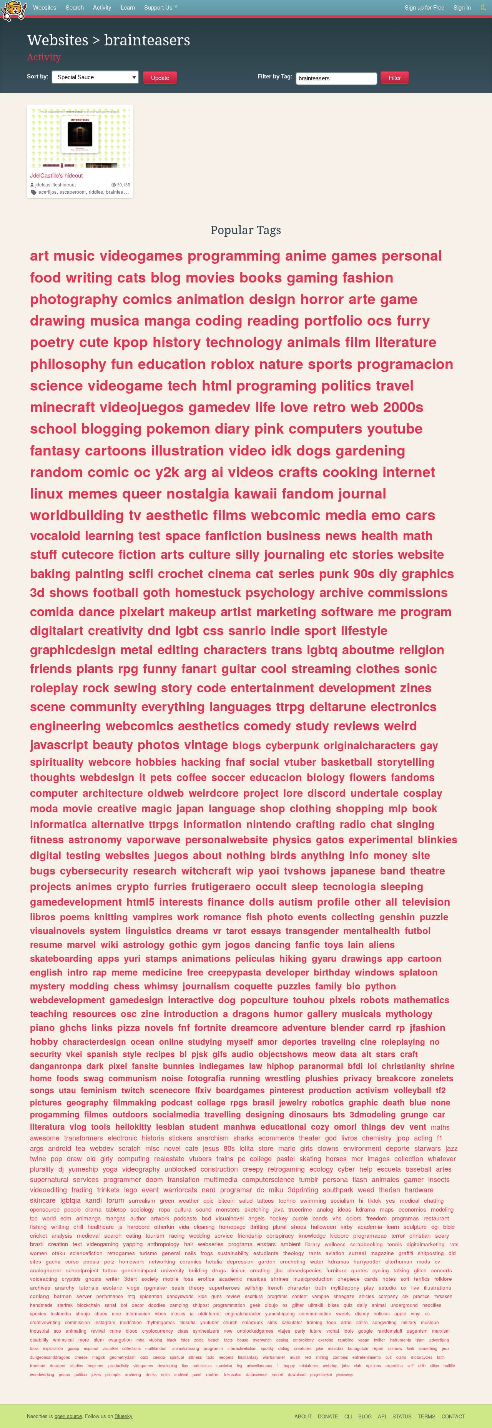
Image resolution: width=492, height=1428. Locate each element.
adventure (304, 1027)
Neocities (37, 1416)
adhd (346, 1322)
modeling (442, 1209)
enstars (266, 1244)
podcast (177, 1102)
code (211, 687)
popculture (264, 999)
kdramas (338, 1261)
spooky (267, 1348)
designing (265, 1114)
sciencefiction (86, 1253)
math (418, 535)
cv (437, 1261)
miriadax (335, 1348)
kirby (347, 1226)
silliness (195, 1357)
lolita (246, 1148)
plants (94, 668)
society (149, 1278)
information (212, 823)
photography (74, 298)
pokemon (178, 427)
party (300, 1330)
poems (75, 916)
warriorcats (180, 1189)
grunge (414, 1114)
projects (50, 886)
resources (94, 1013)
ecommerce (276, 1137)
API (382, 1416)
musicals (361, 1013)
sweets (343, 1313)
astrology (144, 944)
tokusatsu (232, 1374)
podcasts (185, 1218)
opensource (45, 1209)
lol (372, 1065)
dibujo (271, 1305)
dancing (273, 944)
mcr (357, 1158)
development (357, 687)
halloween (323, 1226)
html (217, 384)
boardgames (240, 1090)
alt (366, 1053)
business (293, 535)
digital (46, 855)
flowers (367, 777)
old (91, 1158)
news (341, 535)
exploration (53, 1348)
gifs (220, 1053)
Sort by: (37, 76)
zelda (199, 1340)
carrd (380, 1027)
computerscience (268, 1179)
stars (386, 1053)
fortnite (210, 1027)
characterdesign (94, 1041)
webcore (109, 761)
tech (182, 384)
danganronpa (56, 1065)
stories (372, 554)
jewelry (293, 1102)
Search (75, 7)
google (365, 1330)
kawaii (255, 492)
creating (260, 1270)
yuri (132, 957)
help (365, 1169)
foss (188, 1278)
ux (404, 1287)
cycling (380, 1270)
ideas (344, 1209)
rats (454, 1244)
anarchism (213, 1137)
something (428, 1348)
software (347, 611)
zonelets (437, 1078)
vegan (363, 1340)
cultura (183, 1209)
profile (333, 901)
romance (222, 916)
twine (38, 1158)
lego (130, 1189)
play (369, 1287)
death (394, 1102)
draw (74, 1158)
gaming (312, 276)
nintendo (268, 823)
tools (101, 1126)
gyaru (324, 957)
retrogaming (286, 1169)
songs (42, 1090)
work (188, 916)
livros (349, 1137)
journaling (294, 554)
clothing (310, 808)
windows (374, 971)
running (245, 1078)
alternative (117, 823)
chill (78, 1226)
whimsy (161, 985)
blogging (111, 427)
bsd (206, 1218)
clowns (328, 1148)
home (41, 1078)
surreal (357, 1253)
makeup (192, 611)
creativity (115, 630)
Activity (102, 7)
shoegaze (344, 1296)
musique (430, 1322)
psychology (280, 592)
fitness (47, 839)
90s (364, 573)
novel (172, 1148)
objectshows (283, 1053)
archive (341, 592)
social (264, 761)
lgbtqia (70, 1200)
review (233, 1296)
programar (236, 1189)
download (297, 1374)
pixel (117, 1065)
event (150, 1189)
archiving (133, 1374)
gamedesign (136, 999)
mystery (47, 985)
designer (58, 1365)
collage (211, 1102)
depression (240, 1261)
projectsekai (321, 1374)
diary (232, 427)
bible (449, 1226)
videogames (141, 254)
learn (393, 1226)
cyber (346, 1169)
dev (398, 1126)
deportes (299, 1041)
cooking (350, 471)
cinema (229, 573)
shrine (442, 1065)
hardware (419, 1189)
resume (46, 944)
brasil (263, 1102)
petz (109, 1261)
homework (131, 1261)
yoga (110, 1169)
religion (421, 649)
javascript (59, 744)
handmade (41, 1305)
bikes (333, 1305)
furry (413, 319)
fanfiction (233, 535)
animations (206, 957)
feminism (99, 1090)
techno (287, 1200)
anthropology (163, 1244)
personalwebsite (226, 839)
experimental (381, 839)
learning (109, 535)
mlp (398, 808)
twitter (379, 1340)
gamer (414, 1179)
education (172, 363)
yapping (133, 1244)
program (426, 611)
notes (389, 1278)
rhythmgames (160, 1322)
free (195, 971)
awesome (45, 1137)
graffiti (406, 1253)
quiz (348, 1305)
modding (89, 985)
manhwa (239, 1126)
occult (271, 886)
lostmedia (61, 1313)
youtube (395, 427)
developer (287, 971)
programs (278, 1296)
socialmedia (176, 1114)
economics (412, 1209)
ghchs (73, 1027)
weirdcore (214, 792)
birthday (332, 971)
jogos (237, 944)
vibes (160, 1313)
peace (64, 1374)
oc (142, 471)
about (207, 855)
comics (147, 298)
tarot (236, 930)
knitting (111, 916)
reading (273, 319)
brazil (36, 1244)
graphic (363, 1102)
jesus (211, 1148)
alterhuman (398, 1261)
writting (60, 1226)
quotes (359, 1270)
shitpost (201, 1305)
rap (100, 971)
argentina (394, 1365)
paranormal (321, 1065)
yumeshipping (280, 1313)
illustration (187, 449)
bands (320, 1218)
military (408, 1322)
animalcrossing (185, 1348)
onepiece (348, 1278)
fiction (137, 554)
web (365, 406)
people (72, 1209)
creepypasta (234, 971)
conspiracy (280, 1235)
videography (141, 1169)
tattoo (110, 1270)
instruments (400, 1340)
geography (87, 1102)
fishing (38, 1226)
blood (132, 1330)
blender (347, 1027)
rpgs (239, 1102)
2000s (403, 406)
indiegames (221, 1065)
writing (89, 276)
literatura (47, 1126)
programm (213, 1348)
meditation (131, 1322)
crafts (298, 471)
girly (106, 1158)
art (39, 254)
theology (293, 1253)
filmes (96, 1114)
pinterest (286, 1090)
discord (327, 792)
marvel (81, 944)
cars (420, 514)
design (272, 298)
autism (295, 901)
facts (228, 1340)
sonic (420, 668)
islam (420, 1340)
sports (330, 363)
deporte (398, 1148)
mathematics (421, 999)
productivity (118, 1365)
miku (276, 1189)
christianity (404, 1065)
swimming (313, 1200)
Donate (328, 1416)
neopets (226, 1357)
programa (240, 1244)
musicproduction (313, 1278)
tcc (34, 1218)
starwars (427, 1148)
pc (241, 1158)
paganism (417, 1330)
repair (377, 1348)
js (120, 1226)
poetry (52, 341)
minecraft (62, 406)
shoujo (83, 1313)
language (232, 808)
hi (361, 1200)
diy (388, 573)
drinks (151, 1374)
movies (210, 276)
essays (266, 930)
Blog (365, 1416)
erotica (206, 1278)
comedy (267, 725)
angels (256, 1218)
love (294, 406)
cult (389, 1357)
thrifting (259, 1226)
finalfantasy (248, 1357)
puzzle (434, 916)
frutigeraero (221, 886)
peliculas (255, 957)
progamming (55, 1114)
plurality (42, 1169)
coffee (191, 777)
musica (115, 319)
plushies (322, 1078)
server (84, 1296)
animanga (88, 1218)
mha (140, 1340)
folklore (443, 1278)
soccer (228, 777)
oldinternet (209, 1313)
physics (292, 839)
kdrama (365, 1209)
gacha (53, 1261)
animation (210, 298)
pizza (128, 1027)
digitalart (56, 630)
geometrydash (123, 1357)
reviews (356, 725)
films (229, 514)
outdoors (130, 1114)
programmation (229, 1305)
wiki (109, 944)
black (171, 1340)
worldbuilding (77, 514)
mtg (131, 1296)
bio (353, 985)
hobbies (156, 761)
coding (219, 319)
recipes (160, 1053)
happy (289, 1365)
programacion (405, 363)
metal (136, 649)
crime (115, 1330)
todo (331, 1322)
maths (440, 1127)
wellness (335, 1244)
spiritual (177, 1357)
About (303, 1416)
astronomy (95, 839)
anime (306, 254)
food (45, 276)
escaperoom (73, 191)
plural (279, 1226)
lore (293, 792)
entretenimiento (366, 1357)
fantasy (55, 449)
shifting (322, 1357)
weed (366, 1189)
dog (227, 999)
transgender (312, 930)
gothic (183, 944)
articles (366, 1296)
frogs (207, 1253)
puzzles (294, 985)
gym (211, 944)
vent (417, 1126)
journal (362, 492)
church (230, 1322)
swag (93, 1078)
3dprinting (303, 1189)
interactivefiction (242, 1348)
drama (93, 1209)
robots (374, 999)
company (388, 1296)
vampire (320, 1296)
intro (77, 971)
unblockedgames (255, 1330)
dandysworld (180, 1296)
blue (417, 1102)
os (285, 1305)
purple (300, 1218)
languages (240, 706)
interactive (191, 999)
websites (127, 855)
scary (442, 1235)
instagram (105, 1322)
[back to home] (14, 11)
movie (78, 808)
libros (42, 916)
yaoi (268, 870)
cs (427, 1313)
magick (98, 1357)
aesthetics (208, 725)
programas (405, 1218)
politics (346, 384)
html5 (140, 901)
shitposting (431, 1253)
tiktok (374, 1200)
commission (77, 1322)
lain (356, 944)
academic (230, 1278)
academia (369, 1226)
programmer (122, 1179)
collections (131, 1348)
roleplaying (403, 1041)
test (149, 535)
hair (188, 1244)
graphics (428, 573)
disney (362, 1313)
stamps (161, 957)
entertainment (272, 687)
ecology (321, 1169)
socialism (342, 1200)
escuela (389, 1169)
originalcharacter (243, 1313)
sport (320, 630)
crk (405, 1296)
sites (35, 1261)
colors (354, 1218)
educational (283, 1126)
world (49, 1218)
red (308, 1357)
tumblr (308, 1179)
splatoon (418, 971)
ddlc (422, 1365)
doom (154, 1179)
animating (76, 1330)
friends (51, 668)
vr (217, 930)
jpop (402, 1137)
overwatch (262, 1340)
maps (387, 1209)
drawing (57, 319)
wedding (199, 1235)
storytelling (406, 761)
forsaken (443, 1296)
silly (247, 554)
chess (127, 985)
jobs (345, 1365)
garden (267, 1261)
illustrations (437, 1287)
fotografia (206, 1078)
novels (159, 1027)
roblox (232, 363)
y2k (167, 471)
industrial (39, 1330)
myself (240, 1041)
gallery (322, 1013)
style (132, 1053)
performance (109, 1296)
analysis (62, 1235)
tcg (239, 1365)
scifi (140, 573)
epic (208, 1200)
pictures (46, 1102)
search (112, 1235)
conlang (39, 1296)
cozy (320, 1126)
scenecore (170, 1090)
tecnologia (349, 886)
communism (132, 1078)
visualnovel (230, 1218)
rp (400, 1027)
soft (405, 1278)
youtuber (209, 1322)
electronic (122, 1137)
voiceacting (43, 1278)
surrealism (142, 1200)
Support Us (158, 7)
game (399, 298)
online (171, 1041)
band (393, 870)
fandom (308, 492)
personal (412, 254)
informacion (138, 1313)
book (424, 808)
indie (285, 630)
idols (349, 1330)
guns (216, 1296)
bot (124, 1305)
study (312, 725)
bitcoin (226, 1200)
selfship (253, 1287)
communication (315, 1313)
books (260, 276)
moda (44, 808)
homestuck (208, 592)
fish (254, 916)
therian (389, 1189)
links (102, 1027)
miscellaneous (259, 1365)
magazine (382, 1253)
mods (423, 1261)
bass (34, 1348)
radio (353, 823)
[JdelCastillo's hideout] (80, 138)
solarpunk (252, 1322)
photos (159, 744)
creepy (253, 1169)
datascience (257, 1374)
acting (423, 1137)
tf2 (441, 1090)
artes (444, 1169)
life (265, 406)
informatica (58, 823)
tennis (394, 1244)
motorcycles (421, 1357)
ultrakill (315, 1305)
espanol (91, 1348)
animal (379, 1305)
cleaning (204, 1226)
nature (281, 363)
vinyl (416, 1313)
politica (81, 1374)
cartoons (115, 449)
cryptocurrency (157, 1330)
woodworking (42, 1374)
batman (63, 1296)
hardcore (138, 1226)
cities (434, 1365)
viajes (284, 1330)
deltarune (337, 706)
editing (178, 649)
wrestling (283, 1078)
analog (325, 1209)
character (299, 1287)
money (390, 855)
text (77, 1244)
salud (246, 1200)
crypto (132, 886)
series (296, 573)
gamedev (219, 406)
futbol (418, 930)
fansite (145, 1065)
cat (265, 573)
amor (268, 1041)
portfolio (333, 319)
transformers (83, 1137)
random (56, 471)
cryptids (71, 1278)
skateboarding (61, 957)
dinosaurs (308, 1114)
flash (359, 1179)
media (346, 514)
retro (329, 406)
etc (338, 554)
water (317, 1261)
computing (134, 1158)
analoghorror (46, 1270)
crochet (180, 573)
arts (172, 554)
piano (42, 1027)
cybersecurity (94, 870)
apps (108, 957)
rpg (128, 668)
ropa (164, 1209)
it (142, 777)
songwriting (384, 1322)
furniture (336, 1270)
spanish (102, 1053)
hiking (293, 957)
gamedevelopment (76, 901)
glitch (420, 1270)
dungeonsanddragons (50, 1357)
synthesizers (206, 1330)
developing (167, 1365)
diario (401, 1357)
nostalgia (197, 492)
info (359, 855)
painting (99, 573)
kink (410, 1348)
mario (287, 1148)
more (83, 1339)
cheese (81, 1357)
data (348, 1053)
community (103, 706)
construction (219, 1169)
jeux (445, 1348)
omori (345, 1126)
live (415, 1287)
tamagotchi (358, 1348)
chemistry (377, 1137)
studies (76, 1365)
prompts (112, 1374)
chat (381, 823)
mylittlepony (345, 1287)
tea (80, 1148)
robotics (328, 1102)
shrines (280, 1278)
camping (179, 1305)
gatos (330, 839)
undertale (375, 792)
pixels (342, 999)
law (255, 1065)
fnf (184, 1027)
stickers (180, 1137)
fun (122, 363)
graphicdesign (73, 649)
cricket (38, 1235)
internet (408, 471)
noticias (382, 1313)
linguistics (148, 930)
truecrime (300, 1209)
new (228, 1330)
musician (224, 1365)
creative (117, 808)
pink (269, 427)
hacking (201, 761)
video (247, 449)
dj (61, 1169)
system (105, 930)
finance (226, 901)
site (421, 855)
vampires (153, 916)
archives (40, 1287)
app (395, 957)
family (328, 985)
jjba (278, 1270)
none (440, 1102)
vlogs (133, 1287)
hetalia (214, 1261)
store (266, 1148)
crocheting (293, 1261)
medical (409, 1200)
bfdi (355, 1065)
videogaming (102, 1244)
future (316, 1330)
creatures (302, 1348)
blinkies (437, 839)
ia (192, 1313)
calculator (292, 1322)
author (138, 1218)
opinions (373, 1365)
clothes (378, 668)
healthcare (101, 1226)
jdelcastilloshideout (55, 184)
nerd (209, 1189)
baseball (418, 1169)
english (46, 971)
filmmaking (134, 1102)
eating (133, 1235)
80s (229, 1148)
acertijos (48, 191)
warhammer (274, 1357)
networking (162, 1261)
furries (170, 886)
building (198, 1270)
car (439, 1114)
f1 (440, 1137)
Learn (128, 7)
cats (131, 276)
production (330, 1090)
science (56, 384)
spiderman (151, 1296)
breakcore (396, 1078)
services (86, 1179)
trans (286, 649)
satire (362, 1322)
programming (234, 254)
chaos (101, 1313)
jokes (96, 1374)
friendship (250, 1235)
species (38, 1313)
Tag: (275, 76)
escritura (254, 1296)
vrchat (332, 1330)
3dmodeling (373, 1114)
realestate (169, 1158)
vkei (74, 1053)
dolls (261, 901)
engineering (65, 725)
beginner (96, 1365)
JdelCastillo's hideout (56, 175)
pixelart (141, 611)
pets (161, 777)
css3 (144, 1357)
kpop (130, 341)
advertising (439, 1340)
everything (173, 706)
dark (95, 1065)
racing (176, 1235)
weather (189, 1200)
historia (153, 1137)
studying (205, 1041)
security (46, 1053)
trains (224, 1158)
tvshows (305, 870)
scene (47, 706)
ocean (143, 1041)
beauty (113, 744)
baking (50, 573)
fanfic (307, 944)
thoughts (52, 777)
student (204, 1126)
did (452, 1253)
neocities (431, 1305)
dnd (159, 630)
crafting (315, 823)
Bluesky (124, 1416)
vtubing (155, 1340)
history (177, 341)
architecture (113, 792)
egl (435, 1226)
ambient (291, 1244)
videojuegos (142, 406)
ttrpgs (164, 823)
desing (282, 1340)
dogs (313, 449)
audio (243, 1053)
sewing (135, 687)
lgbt (186, 630)
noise (172, 1078)
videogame (125, 384)
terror (398, 1235)
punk (334, 573)
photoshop (344, 1374)
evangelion (120, 1339)
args (36, 1148)
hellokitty (133, 1126)
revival (98, 1330)
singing (416, 823)
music (74, 254)
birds (283, 855)
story (176, 687)
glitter (298, 1305)
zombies (340, 1357)
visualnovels (57, 930)
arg (195, 471)
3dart (130, 1278)
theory (196, 1287)
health (379, 535)
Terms (426, 1416)
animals (314, 341)
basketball (346, 761)
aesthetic (177, 514)
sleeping (402, 886)
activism (372, 1090)
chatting (434, 1200)
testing (83, 855)
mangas (115, 1218)
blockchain (88, 1305)
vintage (206, 744)
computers (325, 427)
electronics (404, 706)
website (421, 554)
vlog (78, 1126)
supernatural (49, 1179)
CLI (348, 1416)
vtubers (200, 1158)
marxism (441, 1330)
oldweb (166, 792)
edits (165, 1374)
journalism (206, 985)
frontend (37, 1365)
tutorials (88, 1287)
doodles (156, 1305)
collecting (353, 916)
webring (330, 1365)
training (314, 1322)
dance (96, 611)
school (53, 427)
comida (52, 611)
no (435, 1041)
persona (335, 1179)
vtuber (300, 761)
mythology (409, 1013)
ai (217, 471)
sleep (304, 886)
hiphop (280, 1065)
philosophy (68, 363)
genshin (397, 916)
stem (99, 1339)
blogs (247, 745)
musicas (256, 1278)
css (213, 630)
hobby (44, 1040)
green (167, 1200)
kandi (93, 1200)
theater (310, 1137)
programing (276, 384)
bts (339, 1114)
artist (236, 611)
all (391, 901)
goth (156, 592)
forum (115, 1200)
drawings (361, 957)
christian (419, 1235)
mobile (171, 1278)
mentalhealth (371, 930)
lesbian (170, 1126)
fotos (185, 1340)
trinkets (108, 1189)
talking (401, 1270)
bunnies (178, 1065)
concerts (441, 1270)
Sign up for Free (424, 7)
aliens (382, 944)
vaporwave (153, 839)
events (312, 916)
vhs (337, 1218)
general (171, 1253)
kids (202, 1296)
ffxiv (203, 1090)
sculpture (415, 1226)
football (115, 592)
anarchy (65, 1287)
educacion (276, 777)
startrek (65, 1305)
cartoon (425, 957)
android (59, 1148)
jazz (451, 1148)
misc (152, 1148)
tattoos (265, 1200)
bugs (42, 870)
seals (178, 1287)
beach (213, 1340)
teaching (49, 1013)
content (300, 1296)
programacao (370, 1235)
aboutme (368, 649)
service (223, 1235)
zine (150, 1013)
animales (385, 1179)
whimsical (63, 1339)
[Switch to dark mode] (483, 7)
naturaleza (202, 1365)
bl (183, 1053)
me (387, 611)
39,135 (123, 185)
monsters (228, 1209)
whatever (442, 1158)
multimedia (221, 1179)
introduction (191, 1013)
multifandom (156, 1348)
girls (306, 1148)
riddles (96, 191)
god (331, 1137)
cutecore (88, 554)
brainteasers (119, 191)
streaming (321, 668)
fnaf (235, 761)
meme (124, 971)
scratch (129, 1148)
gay (429, 745)
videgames (143, 1365)
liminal (238, 1270)
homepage (232, 1226)
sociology (142, 1209)
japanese (353, 870)
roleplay (54, 687)
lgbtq (322, 649)
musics (178, 1313)
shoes (298, 1226)
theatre (427, 870)
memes (93, 492)
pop (56, 1158)
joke (319, 1348)
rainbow (395, 1348)
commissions (408, 592)
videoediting (48, 1189)
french (275, 1287)
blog (166, 276)
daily (362, 1305)
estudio (387, 1287)
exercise (325, 1340)
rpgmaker (155, 1287)
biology (326, 777)
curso (72, 1261)
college (261, 1158)
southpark (338, 1189)
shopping (360, 808)
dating (283, 1348)
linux (46, 492)
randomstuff (389, 1330)
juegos (171, 855)
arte (362, 298)
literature (406, 341)
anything (323, 855)
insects (439, 1179)
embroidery (303, 1340)
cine (368, 1041)
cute (94, 341)
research (155, 870)
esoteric (112, 1287)
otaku (58, 1253)
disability (39, 1339)
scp (57, 1330)
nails (190, 1253)
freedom (376, 1218)
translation (183, 1179)
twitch (133, 1090)
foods (68, 1078)
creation (58, 1244)
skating (310, 1158)
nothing (246, 855)
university (172, 1270)
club (357, 1365)
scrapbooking (366, 1244)
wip (245, 870)
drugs (219, 1270)
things (373, 1126)
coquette (253, 985)
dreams (192, 930)
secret (277, 1374)
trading (82, 1189)
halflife (449, 1365)
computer (54, 792)
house (242, 1340)
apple (400, 1313)
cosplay (422, 792)
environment (362, 1148)
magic (156, 808)
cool (274, 668)
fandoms (413, 777)
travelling (222, 1114)
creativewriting (45, 1322)
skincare (43, 1200)
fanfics (422, 1278)
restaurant (436, 1218)
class (183, 1330)
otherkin (164, 1226)
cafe (191, 1148)
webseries (211, 1244)
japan (190, 808)
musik (295, 1357)
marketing (286, 611)
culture (210, 554)
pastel (285, 1158)
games (354, 254)
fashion (368, 276)
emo (386, 514)
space (183, 535)
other (367, 901)
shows (68, 592)
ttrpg (290, 706)
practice (421, 1296)
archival (181, 1374)
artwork (160, 1218)
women (38, 1253)
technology (244, 341)
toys (333, 944)
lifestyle (364, 630)
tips (185, 1365)
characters (235, 649)
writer (113, 1278)
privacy (357, 1078)
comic (108, 471)
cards (371, 1278)
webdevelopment (67, 999)
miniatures (308, 1365)
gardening (371, 449)
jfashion (427, 1027)
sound (203, 1209)
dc (260, 1189)
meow (324, 1053)
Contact (453, 1416)
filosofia (188, 1322)
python (380, 985)
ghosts (93, 1278)
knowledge (312, 1235)
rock (96, 687)
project (261, 792)
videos (251, 471)
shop (272, 808)
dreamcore (254, 1027)
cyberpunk (292, 745)
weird (400, 725)
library (312, 1244)
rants (315, 1253)
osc (128, 1013)
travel (395, 384)
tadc (210, 1357)
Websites (45, 7)
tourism (155, 1235)
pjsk (199, 1053)
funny (160, 668)
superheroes (224, 1287)
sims (272, 1322)
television (426, 901)
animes (94, 886)
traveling (338, 1041)
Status (402, 1416)
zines (416, 687)
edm (65, 1218)
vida (184, 1226)
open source (68, 1416)
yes (390, 1200)
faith (441, 1357)
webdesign (107, 777)
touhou (309, 999)
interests (181, 901)
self (410, 1365)
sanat (110, 1305)
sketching (256, 1209)
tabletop (116, 1209)
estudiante (266, 1253)
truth (320, 1287)
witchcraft (206, 870)
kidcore (339, 1235)
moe (116, 1313)
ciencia (159, 1357)
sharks (243, 1137)
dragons (251, 1013)
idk (281, 449)
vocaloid (55, 535)
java (278, 1209)
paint (197, 1374)
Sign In (462, 7)
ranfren (212, 1374)
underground (404, 1305)
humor (288, 1013)
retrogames (121, 1253)
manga (167, 319)
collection (408, 1158)
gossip (73, 1348)
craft (409, 1053)
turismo (148, 1253)
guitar (238, 668)
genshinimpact (138, 1270)
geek (255, 1305)
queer (142, 492)
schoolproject (82, 1270)
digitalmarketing (426, 1244)
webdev (102, 1148)
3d (37, 592)
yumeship (83, 1169)
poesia (91, 1261)
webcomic (286, 514)
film (358, 341)
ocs (379, 319)
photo (280, 916)
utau (67, 1090)
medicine (162, 971)
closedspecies (305, 1270)
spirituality (57, 761)
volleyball (412, 1090)
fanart (199, 668)
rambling (346, 1340)
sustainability (233, 1253)
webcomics (139, 725)
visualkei (110, 1348)
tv (135, 514)
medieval (88, 1235)
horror (322, 298)
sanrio (247, 630)
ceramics (190, 1261)
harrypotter (367, 1261)
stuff (43, 554)
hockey (278, 1218)
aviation (335, 1253)
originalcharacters (370, 745)
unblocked (180, 1169)
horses (336, 1158)
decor (138, 1305)
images (378, 1158)
